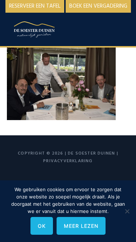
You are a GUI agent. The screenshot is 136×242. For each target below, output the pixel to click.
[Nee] (127, 211)
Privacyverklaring (67, 161)
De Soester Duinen (43, 30)
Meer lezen (81, 226)
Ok (42, 226)
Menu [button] (120, 28)
